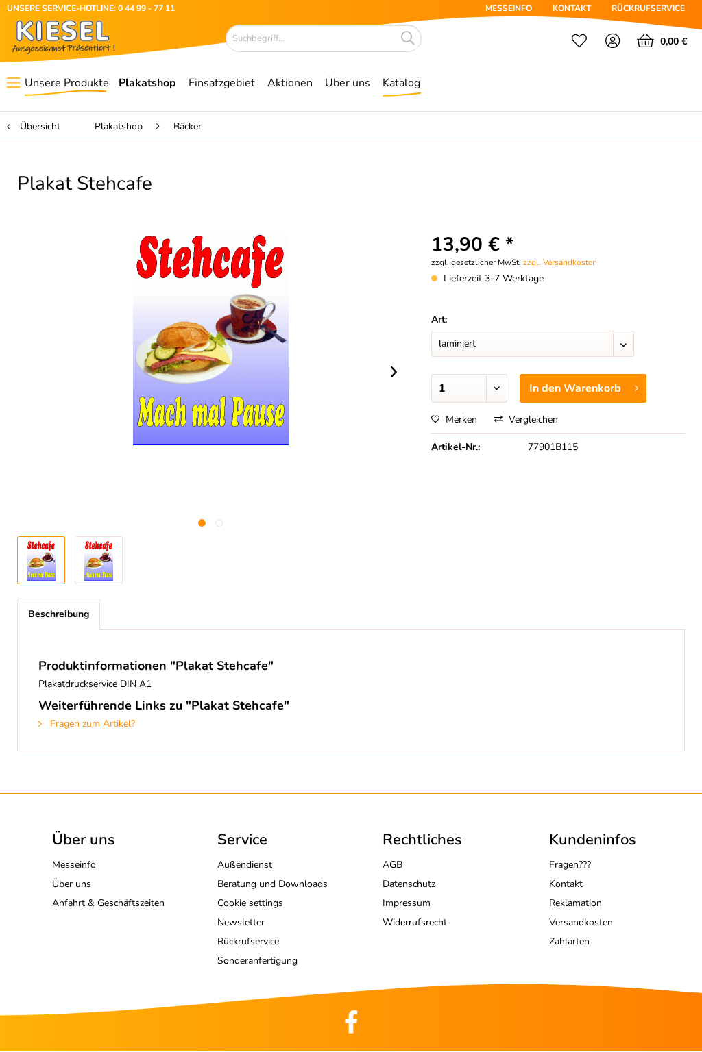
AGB (392, 864)
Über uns (71, 883)
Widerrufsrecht (415, 922)
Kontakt (566, 883)
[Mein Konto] (613, 42)
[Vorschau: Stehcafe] (41, 560)
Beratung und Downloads (272, 883)
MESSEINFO (508, 8)
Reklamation (575, 903)
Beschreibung (58, 614)
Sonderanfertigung (257, 960)
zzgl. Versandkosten (560, 262)
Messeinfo (74, 864)
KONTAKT (572, 8)
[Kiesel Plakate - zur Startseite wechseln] (63, 37)
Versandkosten (581, 922)
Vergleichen (532, 419)
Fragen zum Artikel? (91, 723)
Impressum (407, 903)
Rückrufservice (248, 941)
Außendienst (244, 864)
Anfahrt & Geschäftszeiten (108, 903)
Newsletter (241, 922)
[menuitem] (579, 42)
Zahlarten (569, 941)
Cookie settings (250, 903)
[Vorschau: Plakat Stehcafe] (99, 560)
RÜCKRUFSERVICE (648, 8)
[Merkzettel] (579, 42)
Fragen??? (570, 864)
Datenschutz (409, 883)
